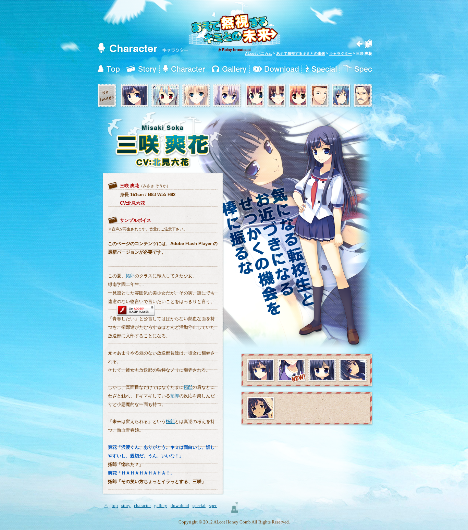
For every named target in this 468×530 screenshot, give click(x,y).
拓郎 (130, 275)
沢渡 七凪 (165, 96)
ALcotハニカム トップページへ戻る (364, 44)
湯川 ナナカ (341, 96)
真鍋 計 (227, 96)
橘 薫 (363, 96)
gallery (229, 69)
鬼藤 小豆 (298, 96)
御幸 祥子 (277, 96)
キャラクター (340, 53)
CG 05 (260, 408)
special (321, 69)
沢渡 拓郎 (107, 96)
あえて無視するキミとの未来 (300, 53)
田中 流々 (255, 96)
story (141, 69)
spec (357, 69)
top (108, 69)
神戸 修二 (320, 96)
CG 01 (353, 370)
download (276, 69)
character (184, 69)
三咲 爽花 (134, 96)
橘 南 (196, 96)
